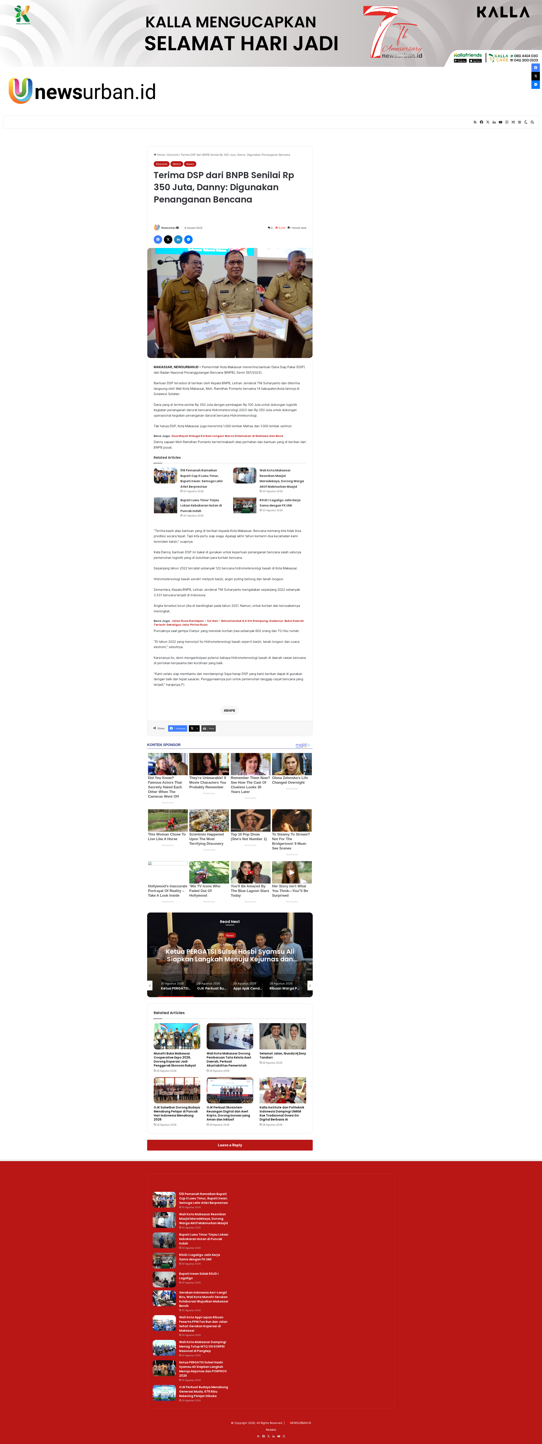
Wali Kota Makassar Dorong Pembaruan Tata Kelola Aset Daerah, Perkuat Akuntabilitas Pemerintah (229, 1059)
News (190, 164)
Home (160, 154)
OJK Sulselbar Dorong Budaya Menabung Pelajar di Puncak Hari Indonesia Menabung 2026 (177, 1113)
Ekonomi (172, 154)
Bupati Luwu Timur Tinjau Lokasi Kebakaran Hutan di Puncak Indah (201, 505)
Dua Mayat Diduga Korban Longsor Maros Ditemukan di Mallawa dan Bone (227, 436)
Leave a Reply (230, 1145)
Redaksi (271, 1429)
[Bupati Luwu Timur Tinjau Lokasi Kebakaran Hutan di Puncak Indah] (165, 505)
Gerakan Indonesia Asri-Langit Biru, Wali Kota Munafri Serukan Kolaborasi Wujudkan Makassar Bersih (203, 1299)
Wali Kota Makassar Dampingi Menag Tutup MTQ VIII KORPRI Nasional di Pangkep (202, 1346)
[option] (230, 955)
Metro (177, 164)
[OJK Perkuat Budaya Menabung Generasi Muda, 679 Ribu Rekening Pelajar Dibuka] (164, 1393)
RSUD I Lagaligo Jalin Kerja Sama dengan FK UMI (199, 1257)
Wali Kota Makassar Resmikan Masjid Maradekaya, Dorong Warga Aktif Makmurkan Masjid (203, 1218)
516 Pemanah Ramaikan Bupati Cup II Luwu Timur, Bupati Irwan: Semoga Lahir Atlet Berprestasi (203, 1198)
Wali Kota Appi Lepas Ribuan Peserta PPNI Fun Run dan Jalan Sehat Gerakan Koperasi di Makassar (203, 1324)
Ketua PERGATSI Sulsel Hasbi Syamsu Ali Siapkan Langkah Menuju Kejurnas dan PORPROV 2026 (203, 1369)
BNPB (230, 710)
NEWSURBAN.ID (186, 367)
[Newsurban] (81, 91)
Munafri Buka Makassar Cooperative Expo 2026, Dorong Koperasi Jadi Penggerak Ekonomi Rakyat (175, 1059)
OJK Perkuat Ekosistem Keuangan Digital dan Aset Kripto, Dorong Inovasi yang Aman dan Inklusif (228, 1113)
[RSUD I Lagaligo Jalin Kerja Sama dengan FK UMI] (244, 505)
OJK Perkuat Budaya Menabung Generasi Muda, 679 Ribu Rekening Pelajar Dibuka (230, 955)
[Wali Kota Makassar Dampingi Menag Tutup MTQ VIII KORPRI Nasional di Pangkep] (164, 1348)
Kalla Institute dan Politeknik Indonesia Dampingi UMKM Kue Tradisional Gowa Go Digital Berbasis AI (282, 1113)
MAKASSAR (163, 367)
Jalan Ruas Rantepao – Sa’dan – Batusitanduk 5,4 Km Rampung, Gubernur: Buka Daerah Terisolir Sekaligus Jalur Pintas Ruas (229, 623)
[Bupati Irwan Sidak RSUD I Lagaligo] (164, 1279)
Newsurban (168, 227)
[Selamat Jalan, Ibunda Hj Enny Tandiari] (283, 1036)
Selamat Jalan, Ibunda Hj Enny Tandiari (283, 1055)
